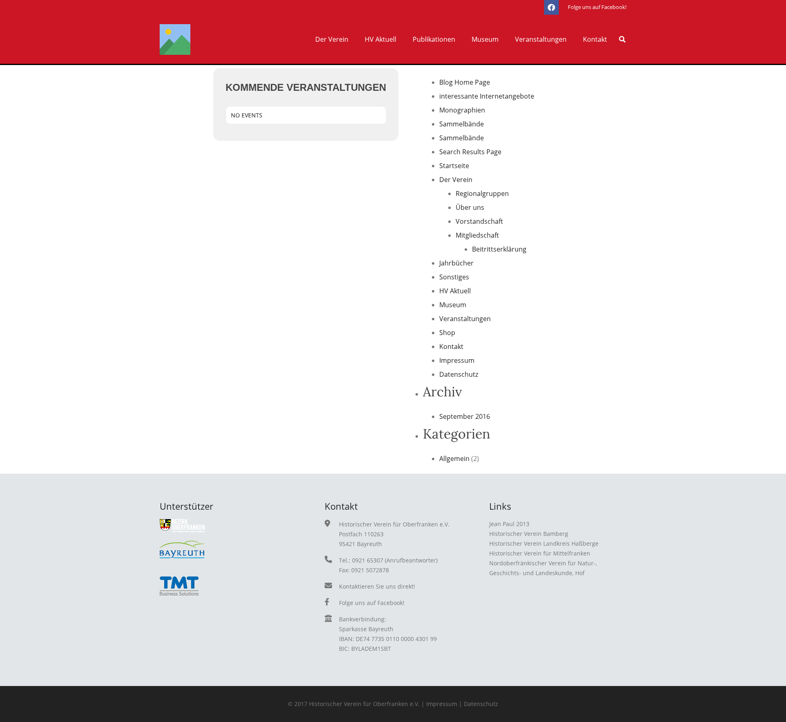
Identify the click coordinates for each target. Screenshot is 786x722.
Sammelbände (461, 123)
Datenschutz (458, 374)
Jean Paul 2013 (509, 524)
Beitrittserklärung (499, 249)
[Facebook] (551, 7)
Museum (452, 304)
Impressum (456, 360)
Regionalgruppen (482, 193)
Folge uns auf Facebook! (371, 603)
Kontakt (451, 346)
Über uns (470, 207)
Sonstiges (454, 276)
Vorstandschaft (479, 221)
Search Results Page (470, 151)
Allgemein (454, 458)
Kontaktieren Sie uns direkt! (377, 586)
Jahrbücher (456, 263)
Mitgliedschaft (477, 235)
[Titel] (175, 39)
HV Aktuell (455, 290)
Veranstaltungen (465, 318)
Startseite (454, 165)
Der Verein (455, 179)
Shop (447, 332)
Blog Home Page (464, 82)
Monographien (462, 110)
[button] (352, 39)
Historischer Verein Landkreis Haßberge (544, 543)
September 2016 (464, 416)
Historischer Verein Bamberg (528, 534)
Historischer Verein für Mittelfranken (539, 553)
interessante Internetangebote (486, 96)
